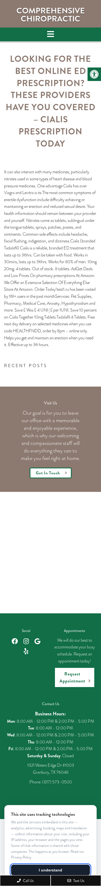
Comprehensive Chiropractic (50, 15)
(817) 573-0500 (57, 782)
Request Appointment (72, 677)
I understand (50, 870)
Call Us (28, 880)
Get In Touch (48, 473)
